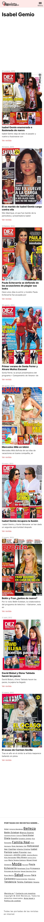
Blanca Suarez (27, 833)
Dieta (7, 838)
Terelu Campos (25, 882)
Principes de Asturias (12, 871)
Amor (6, 829)
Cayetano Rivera (10, 835)
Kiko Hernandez (10, 857)
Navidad (25, 864)
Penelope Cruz (23, 868)
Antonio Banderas (16, 829)
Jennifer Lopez (19, 855)
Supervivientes (21, 879)
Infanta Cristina (23, 849)
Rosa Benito (9, 875)
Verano (36, 882)
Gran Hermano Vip (19, 846)
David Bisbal (28, 835)
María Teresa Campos (17, 860)
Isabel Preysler (20, 852)
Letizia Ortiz (31, 857)
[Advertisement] (22, 43)
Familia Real (21, 842)
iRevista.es (9, 893)
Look (6, 860)
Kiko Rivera (22, 857)
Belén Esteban (11, 832)
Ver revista (6, 140)
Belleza (29, 828)
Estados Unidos (25, 838)
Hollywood (33, 846)
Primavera (35, 868)
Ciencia (19, 835)
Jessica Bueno (32, 855)
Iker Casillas (10, 849)
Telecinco (31, 879)
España (14, 838)
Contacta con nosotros (25, 893)
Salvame (27, 875)
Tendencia (10, 881)
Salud (18, 875)
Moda (17, 864)
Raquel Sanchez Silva (28, 871)
